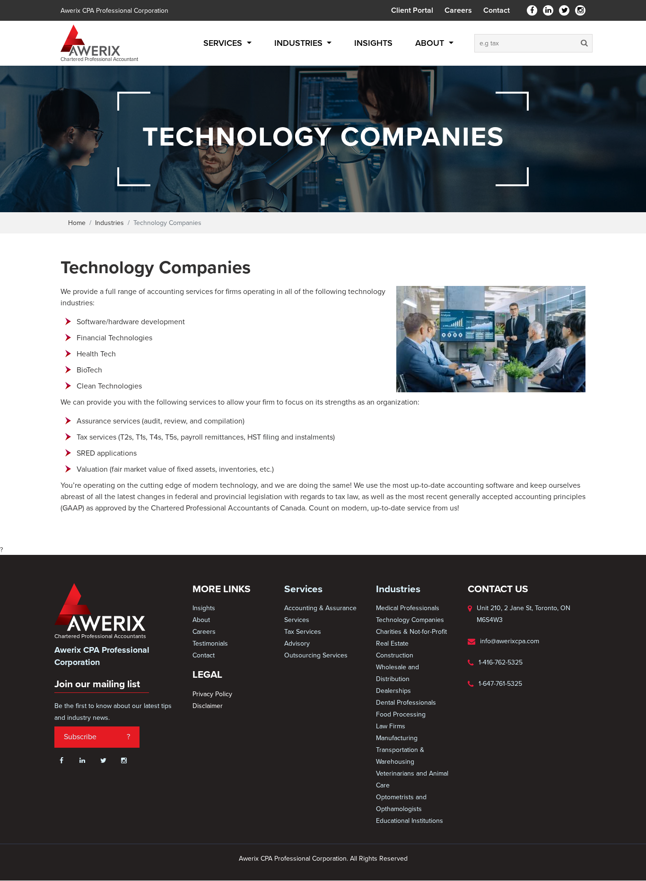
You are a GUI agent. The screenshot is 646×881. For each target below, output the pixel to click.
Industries (299, 43)
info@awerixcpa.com (509, 641)
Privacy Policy (212, 694)
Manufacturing (397, 738)
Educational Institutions (409, 821)
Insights (373, 43)
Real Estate (392, 643)
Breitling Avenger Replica (184, 876)
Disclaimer (207, 706)
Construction (394, 655)
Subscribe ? (97, 737)
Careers (458, 10)
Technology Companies (410, 620)
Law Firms (390, 726)
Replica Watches (442, 876)
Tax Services (302, 632)
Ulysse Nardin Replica (384, 876)
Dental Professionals (406, 703)
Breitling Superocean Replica (103, 876)
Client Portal (412, 10)
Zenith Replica (244, 876)
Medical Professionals (407, 608)
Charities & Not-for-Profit (411, 632)
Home (77, 223)
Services (223, 43)
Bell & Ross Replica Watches (308, 876)
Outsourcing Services (316, 655)
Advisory (297, 643)
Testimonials (210, 643)
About (430, 43)
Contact (496, 10)
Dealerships (393, 691)
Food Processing (401, 714)
